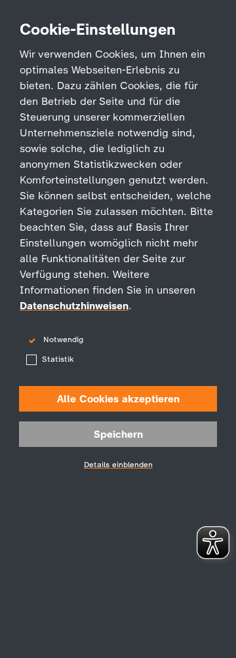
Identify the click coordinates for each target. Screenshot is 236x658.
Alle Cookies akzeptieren (118, 399)
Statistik (57, 359)
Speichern (118, 434)
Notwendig (63, 339)
